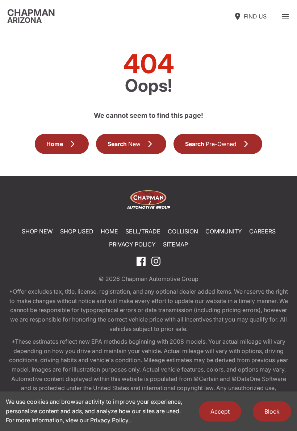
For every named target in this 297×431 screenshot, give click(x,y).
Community (223, 231)
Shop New (37, 231)
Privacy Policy (132, 244)
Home (109, 231)
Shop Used (76, 231)
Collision (183, 231)
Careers (262, 231)
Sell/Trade (142, 231)
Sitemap (175, 244)
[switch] (285, 16)
